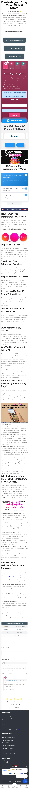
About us (6, 779)
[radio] (21, 700)
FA (19, 729)
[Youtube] (16, 766)
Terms (19, 779)
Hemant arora (13, 680)
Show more (14, 204)
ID (14, 102)
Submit (14, 115)
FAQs (12, 779)
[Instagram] (13, 766)
